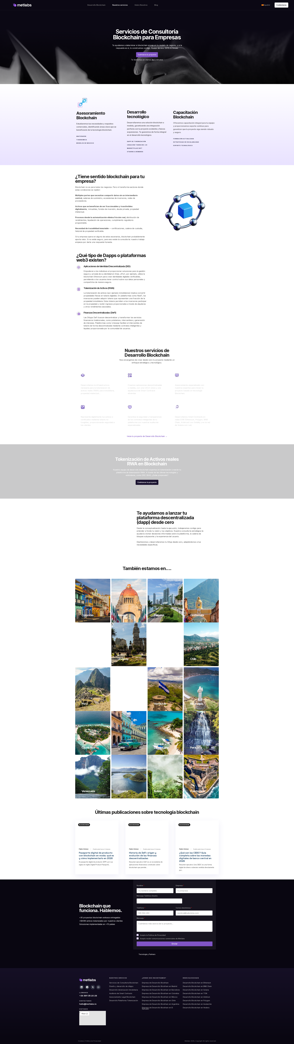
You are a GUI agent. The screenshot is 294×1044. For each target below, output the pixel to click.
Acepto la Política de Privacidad (153, 935)
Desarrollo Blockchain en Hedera (196, 1007)
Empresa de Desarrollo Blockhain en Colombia (160, 993)
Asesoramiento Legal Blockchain (122, 997)
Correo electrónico (184, 908)
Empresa (180, 885)
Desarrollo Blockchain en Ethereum (197, 982)
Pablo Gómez (83, 849)
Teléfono (141, 908)
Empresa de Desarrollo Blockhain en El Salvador (157, 1008)
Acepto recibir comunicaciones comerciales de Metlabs (162, 939)
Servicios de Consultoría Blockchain (123, 982)
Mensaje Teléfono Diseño (147, 896)
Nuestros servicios (120, 5)
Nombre (140, 885)
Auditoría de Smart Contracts (120, 993)
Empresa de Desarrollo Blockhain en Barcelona (161, 989)
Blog (156, 5)
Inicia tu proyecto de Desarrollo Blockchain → (147, 436)
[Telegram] (87, 987)
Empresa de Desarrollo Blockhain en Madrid (159, 986)
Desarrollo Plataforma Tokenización (123, 1000)
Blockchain (84, 824)
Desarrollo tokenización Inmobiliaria (123, 989)
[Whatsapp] (98, 987)
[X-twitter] (92, 987)
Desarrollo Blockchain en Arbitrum (196, 997)
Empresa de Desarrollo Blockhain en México (159, 997)
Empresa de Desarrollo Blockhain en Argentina (160, 1004)
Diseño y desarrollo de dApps (121, 986)
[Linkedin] (81, 987)
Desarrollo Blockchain (96, 5)
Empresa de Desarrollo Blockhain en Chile (159, 1000)
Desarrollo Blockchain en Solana (196, 989)
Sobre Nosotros (141, 5)
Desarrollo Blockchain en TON (195, 993)
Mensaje (141, 918)
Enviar (175, 944)
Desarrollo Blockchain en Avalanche (197, 1004)
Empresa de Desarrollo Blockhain (155, 982)
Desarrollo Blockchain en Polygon (196, 1000)
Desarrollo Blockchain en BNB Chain (197, 986)
